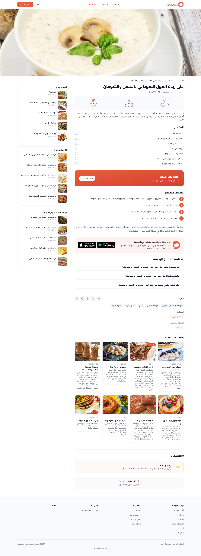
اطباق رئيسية (136, 519)
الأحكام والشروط (178, 544)
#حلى (141, 305)
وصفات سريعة (135, 515)
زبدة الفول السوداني (164, 138)
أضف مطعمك (178, 510)
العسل (172, 133)
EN (38, 4)
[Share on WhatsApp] (88, 298)
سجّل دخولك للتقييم (177, 92)
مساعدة (180, 515)
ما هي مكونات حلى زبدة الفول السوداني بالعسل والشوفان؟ (152, 276)
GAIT (105, 548)
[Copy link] (77, 298)
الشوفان (175, 148)
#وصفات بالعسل (152, 305)
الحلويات (138, 510)
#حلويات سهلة (116, 305)
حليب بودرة (168, 153)
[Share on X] (93, 298)
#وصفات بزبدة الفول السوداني (172, 305)
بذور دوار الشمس (169, 158)
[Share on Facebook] (99, 298)
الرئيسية (115, 4)
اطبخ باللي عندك (178, 524)
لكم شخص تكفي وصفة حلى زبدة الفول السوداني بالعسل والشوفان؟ (148, 285)
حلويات (179, 327)
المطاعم (104, 4)
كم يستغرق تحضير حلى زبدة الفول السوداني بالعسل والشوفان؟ (150, 267)
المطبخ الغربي (177, 316)
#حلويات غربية (130, 305)
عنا (162, 544)
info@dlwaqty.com (87, 510)
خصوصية (168, 544)
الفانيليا (169, 143)
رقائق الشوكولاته (169, 163)
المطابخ (181, 528)
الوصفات (92, 4)
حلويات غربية (136, 524)
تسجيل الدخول (25, 4)
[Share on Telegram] (82, 298)
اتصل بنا (181, 532)
